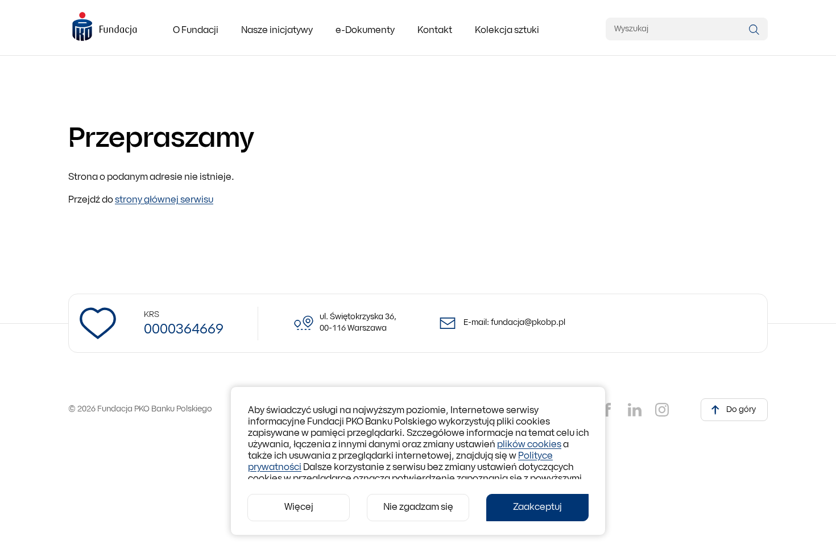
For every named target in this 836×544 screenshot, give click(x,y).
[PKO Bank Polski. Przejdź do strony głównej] (104, 27)
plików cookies (529, 445)
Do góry (741, 410)
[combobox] (687, 29)
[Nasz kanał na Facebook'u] (607, 409)
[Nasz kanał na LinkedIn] (634, 409)
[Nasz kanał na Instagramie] (662, 409)
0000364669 (184, 330)
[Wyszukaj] (754, 29)
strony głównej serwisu (164, 200)
